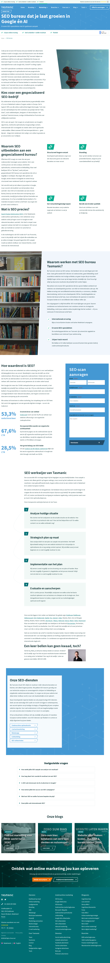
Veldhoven (77, 615)
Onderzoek (23, 415)
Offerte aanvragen (98, 7)
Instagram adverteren (62, 948)
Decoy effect (85, 904)
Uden (60, 618)
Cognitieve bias (86, 899)
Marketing (42, 7)
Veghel (47, 618)
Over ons (65, 7)
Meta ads (58, 951)
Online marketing (34, 902)
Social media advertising (62, 937)
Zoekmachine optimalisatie (63, 913)
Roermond (82, 621)
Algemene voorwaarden (7, 933)
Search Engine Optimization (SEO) (12, 214)
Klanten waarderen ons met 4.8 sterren (93, 2)
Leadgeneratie (33, 904)
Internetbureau (34, 926)
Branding (31, 7)
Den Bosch (49, 621)
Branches (54, 7)
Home (23, 7)
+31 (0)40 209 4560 (10, 904)
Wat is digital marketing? (89, 929)
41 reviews (10, 928)
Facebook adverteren (61, 943)
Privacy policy (19, 933)
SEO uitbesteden (60, 924)
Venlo (76, 621)
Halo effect (85, 913)
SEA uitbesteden (60, 921)
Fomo (83, 910)
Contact (31, 943)
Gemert (55, 618)
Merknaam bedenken (35, 915)
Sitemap (3, 935)
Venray (67, 621)
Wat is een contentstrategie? (90, 918)
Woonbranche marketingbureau (91, 945)
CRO (30, 910)
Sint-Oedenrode (39, 618)
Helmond (61, 621)
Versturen (74, 443)
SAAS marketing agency (89, 940)
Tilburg (55, 621)
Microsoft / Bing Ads (61, 910)
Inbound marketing (61, 926)
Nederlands (7, 943)
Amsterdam (71, 623)
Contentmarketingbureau (63, 929)
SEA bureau (58, 904)
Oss (51, 618)
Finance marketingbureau (90, 943)
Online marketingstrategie (90, 915)
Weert (72, 621)
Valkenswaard (28, 618)
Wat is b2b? (85, 924)
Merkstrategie (33, 924)
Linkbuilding (59, 915)
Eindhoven (69, 615)
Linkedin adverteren (61, 940)
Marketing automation (36, 921)
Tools (83, 7)
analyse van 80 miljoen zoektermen (36, 449)
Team (30, 937)
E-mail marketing (34, 929)
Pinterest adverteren (61, 954)
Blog (74, 7)
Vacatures (32, 940)
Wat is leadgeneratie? (88, 921)
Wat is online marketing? (89, 926)
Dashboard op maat (35, 899)
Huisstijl (31, 918)
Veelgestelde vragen (35, 948)
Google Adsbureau (61, 902)
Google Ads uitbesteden (62, 918)
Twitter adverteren (61, 945)
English (18, 943)
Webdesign (32, 913)
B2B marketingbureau (88, 937)
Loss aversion (86, 902)
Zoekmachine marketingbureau (65, 907)
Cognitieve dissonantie (89, 907)
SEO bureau (59, 899)
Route (3, 917)
